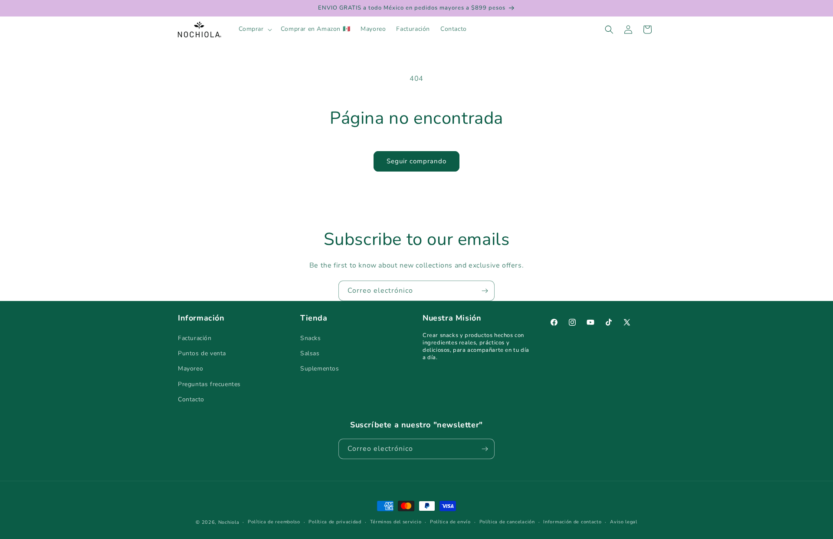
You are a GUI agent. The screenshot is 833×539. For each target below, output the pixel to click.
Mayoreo (190, 368)
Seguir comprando (416, 161)
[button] (254, 29)
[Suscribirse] (484, 291)
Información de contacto (572, 522)
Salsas (310, 353)
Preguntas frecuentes (209, 384)
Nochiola (228, 522)
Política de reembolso (274, 522)
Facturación (195, 338)
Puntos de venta (202, 353)
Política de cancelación (507, 522)
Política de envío (450, 522)
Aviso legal (623, 522)
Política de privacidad (334, 522)
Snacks (310, 338)
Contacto (191, 399)
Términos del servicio (396, 522)
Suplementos (319, 368)
